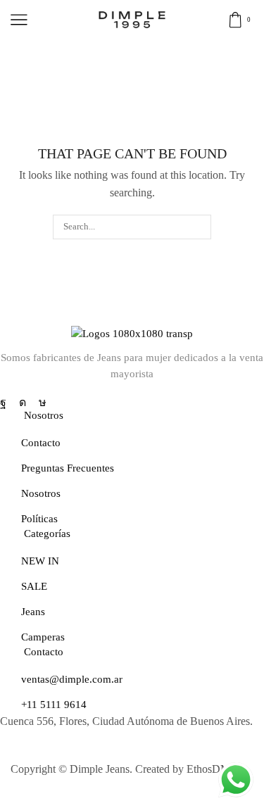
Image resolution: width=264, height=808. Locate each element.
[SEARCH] (198, 227)
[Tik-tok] (42, 402)
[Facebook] (3, 402)
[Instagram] (22, 402)
